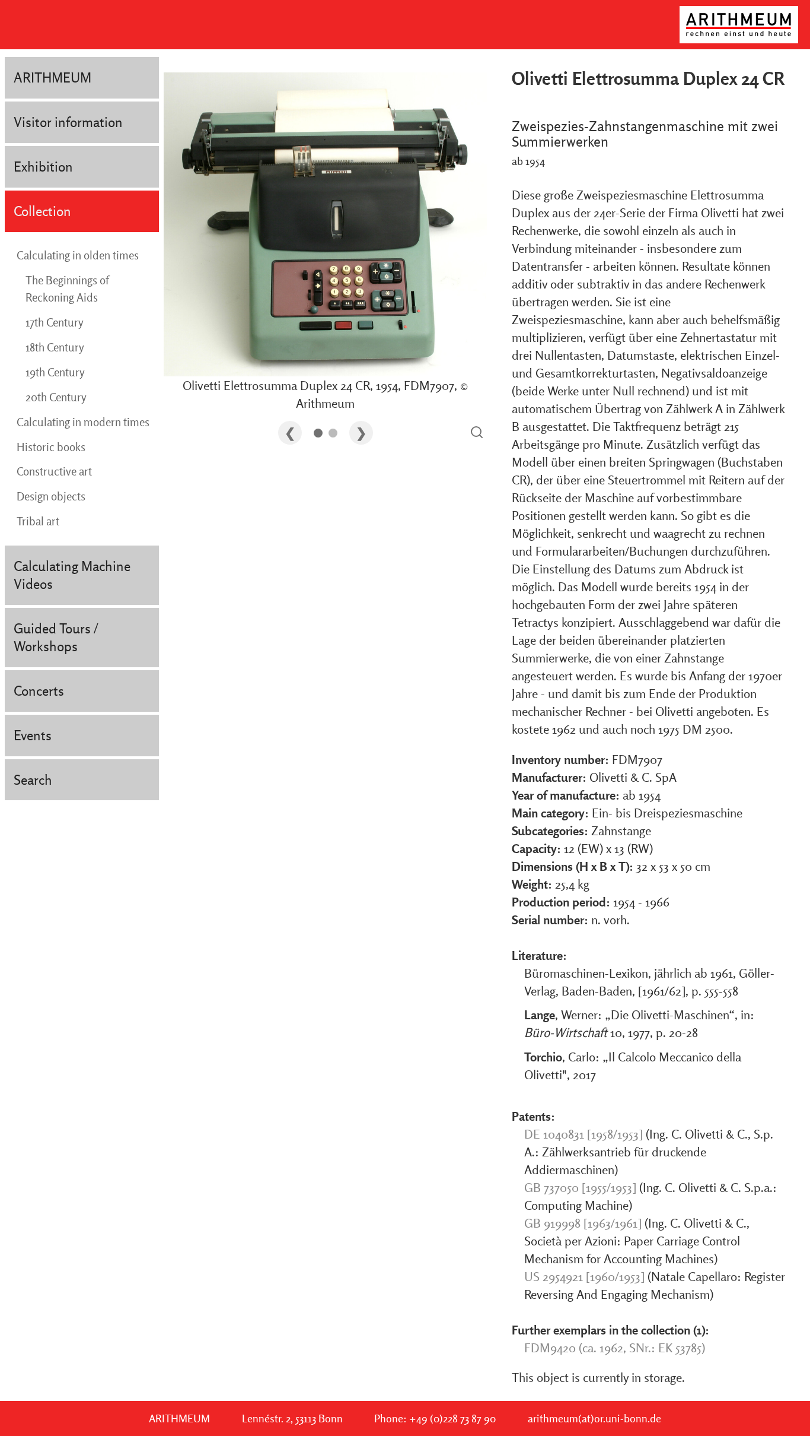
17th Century (54, 322)
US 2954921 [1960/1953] (584, 1276)
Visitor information (68, 122)
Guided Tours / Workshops (56, 637)
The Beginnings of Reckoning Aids (67, 289)
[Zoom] (477, 433)
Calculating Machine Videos (72, 574)
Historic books (51, 447)
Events (33, 735)
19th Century (55, 372)
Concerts (39, 690)
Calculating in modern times (83, 422)
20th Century (56, 397)
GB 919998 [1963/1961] (583, 1223)
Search (33, 779)
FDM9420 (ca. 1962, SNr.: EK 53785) (614, 1347)
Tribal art (38, 521)
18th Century (54, 347)
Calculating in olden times (78, 255)
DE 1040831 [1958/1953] (583, 1134)
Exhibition (43, 166)
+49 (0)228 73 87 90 (452, 1418)
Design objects (51, 496)
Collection (42, 211)
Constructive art (54, 471)
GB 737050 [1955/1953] (580, 1187)
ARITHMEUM (52, 77)
